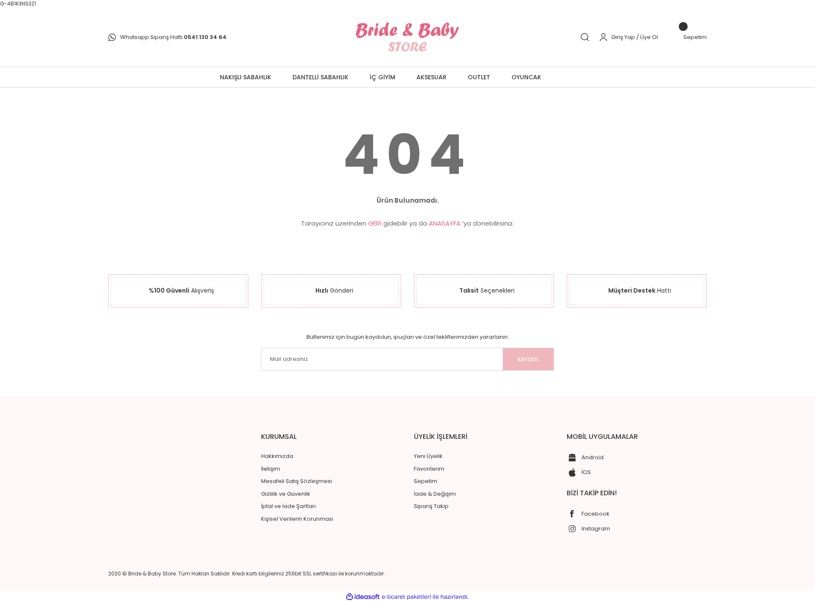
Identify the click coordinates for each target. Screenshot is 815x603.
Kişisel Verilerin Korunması (297, 519)
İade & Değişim (435, 494)
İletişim (270, 469)
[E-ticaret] (406, 596)
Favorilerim (429, 469)
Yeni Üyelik (428, 456)
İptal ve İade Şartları (288, 506)
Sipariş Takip (431, 506)
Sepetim (425, 481)
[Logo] (407, 37)
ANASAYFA (445, 223)
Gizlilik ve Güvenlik (285, 494)
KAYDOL (528, 359)
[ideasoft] (363, 597)
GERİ (375, 223)
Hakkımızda (277, 456)
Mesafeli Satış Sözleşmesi (296, 481)
